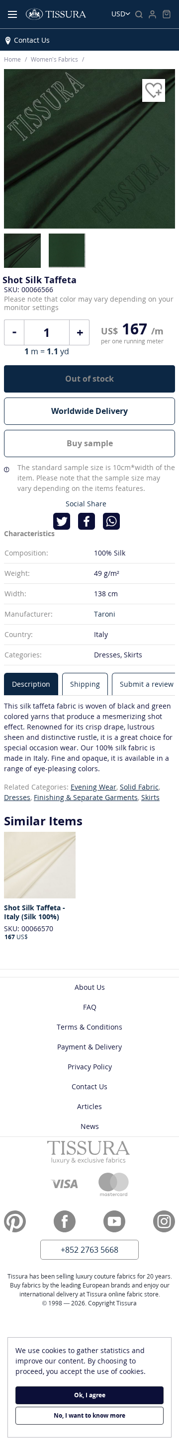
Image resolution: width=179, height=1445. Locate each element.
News (90, 1126)
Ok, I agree (89, 1395)
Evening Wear (93, 787)
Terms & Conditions (89, 1027)
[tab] (31, 684)
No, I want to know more (89, 1415)
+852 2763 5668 (89, 1249)
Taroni (104, 614)
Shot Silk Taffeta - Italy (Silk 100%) (34, 912)
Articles (89, 1106)
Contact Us (32, 40)
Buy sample (90, 443)
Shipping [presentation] (85, 684)
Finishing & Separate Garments (86, 797)
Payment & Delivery (89, 1046)
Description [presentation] (31, 684)
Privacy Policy (90, 1066)
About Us (90, 987)
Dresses (17, 797)
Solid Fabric (139, 787)
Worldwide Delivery (89, 410)
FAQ (89, 1007)
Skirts (150, 797)
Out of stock (89, 378)
